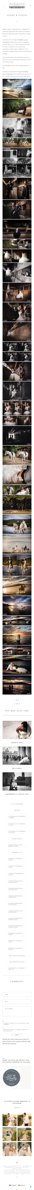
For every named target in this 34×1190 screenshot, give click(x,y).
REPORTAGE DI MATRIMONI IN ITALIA (16, 941)
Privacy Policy (25, 1173)
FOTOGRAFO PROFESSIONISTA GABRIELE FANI (16, 896)
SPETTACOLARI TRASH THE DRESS (17, 955)
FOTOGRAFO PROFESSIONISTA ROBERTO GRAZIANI (16, 919)
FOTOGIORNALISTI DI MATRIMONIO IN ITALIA (17, 824)
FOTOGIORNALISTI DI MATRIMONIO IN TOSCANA (17, 832)
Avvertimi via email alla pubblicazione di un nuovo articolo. (15, 1030)
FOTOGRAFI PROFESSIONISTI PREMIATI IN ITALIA (15, 845)
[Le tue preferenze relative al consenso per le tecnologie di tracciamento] (31, 1187)
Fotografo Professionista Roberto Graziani (16, 926)
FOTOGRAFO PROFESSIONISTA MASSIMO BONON (16, 904)
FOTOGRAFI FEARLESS (17, 838)
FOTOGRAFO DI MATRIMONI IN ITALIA (16, 867)
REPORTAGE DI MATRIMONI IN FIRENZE (16, 934)
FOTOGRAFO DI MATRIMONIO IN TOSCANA (16, 874)
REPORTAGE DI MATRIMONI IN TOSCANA (16, 949)
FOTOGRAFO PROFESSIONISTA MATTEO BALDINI (16, 911)
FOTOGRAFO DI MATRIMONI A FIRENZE (16, 859)
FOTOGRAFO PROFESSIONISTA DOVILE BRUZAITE (16, 882)
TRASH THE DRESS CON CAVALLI (17, 961)
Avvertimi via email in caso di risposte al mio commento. (16, 1024)
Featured (17, 810)
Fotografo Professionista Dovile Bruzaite (16, 889)
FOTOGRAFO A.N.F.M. (17, 852)
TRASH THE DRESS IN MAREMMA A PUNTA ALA (17, 969)
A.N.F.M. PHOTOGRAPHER (17, 804)
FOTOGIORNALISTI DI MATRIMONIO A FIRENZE (17, 817)
